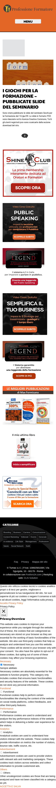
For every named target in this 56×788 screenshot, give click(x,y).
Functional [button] (5, 688)
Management (31, 541)
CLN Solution (31, 578)
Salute (6, 546)
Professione (44, 541)
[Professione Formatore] (28, 12)
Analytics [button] (4, 729)
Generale (42, 537)
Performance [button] (6, 708)
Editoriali (24, 537)
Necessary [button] (5, 661)
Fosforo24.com (33, 574)
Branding (7, 532)
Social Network (17, 546)
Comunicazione (39, 532)
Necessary (8, 664)
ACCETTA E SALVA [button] (10, 786)
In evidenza (8, 541)
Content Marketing (11, 537)
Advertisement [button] (7, 749)
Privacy (25, 562)
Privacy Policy (15, 603)
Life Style (19, 541)
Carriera (26, 532)
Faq (16, 562)
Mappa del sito (39, 562)
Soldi (28, 546)
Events (33, 537)
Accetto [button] (4, 603)
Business (17, 532)
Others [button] (3, 769)
